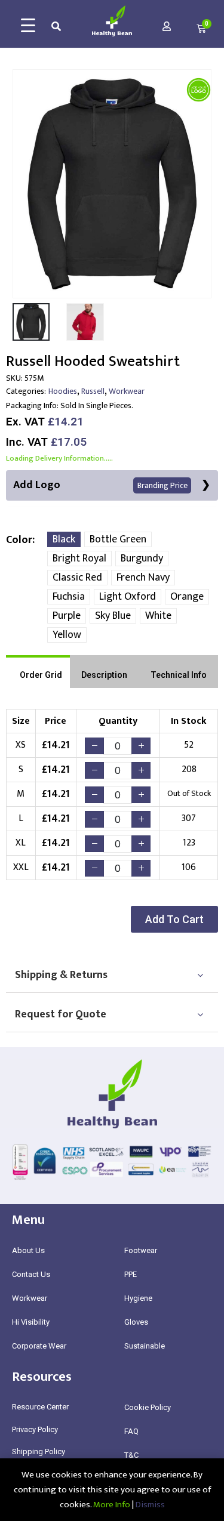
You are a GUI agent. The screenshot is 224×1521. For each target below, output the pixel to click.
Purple (67, 616)
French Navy (143, 577)
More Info (111, 1504)
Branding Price (162, 485)
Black (64, 539)
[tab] (38, 671)
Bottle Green (118, 539)
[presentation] (21, 184)
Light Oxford (127, 596)
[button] (174, 919)
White (158, 616)
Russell (93, 391)
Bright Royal (79, 558)
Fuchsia (69, 596)
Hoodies (62, 391)
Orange (187, 596)
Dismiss (150, 1504)
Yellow (67, 635)
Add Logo (100, 485)
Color (19, 540)
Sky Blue (113, 616)
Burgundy (142, 558)
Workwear (127, 391)
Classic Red (77, 577)
